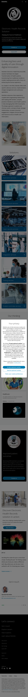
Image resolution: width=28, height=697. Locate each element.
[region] (14, 348)
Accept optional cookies (14, 367)
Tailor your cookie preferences (14, 374)
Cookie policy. (17, 363)
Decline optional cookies (14, 370)
